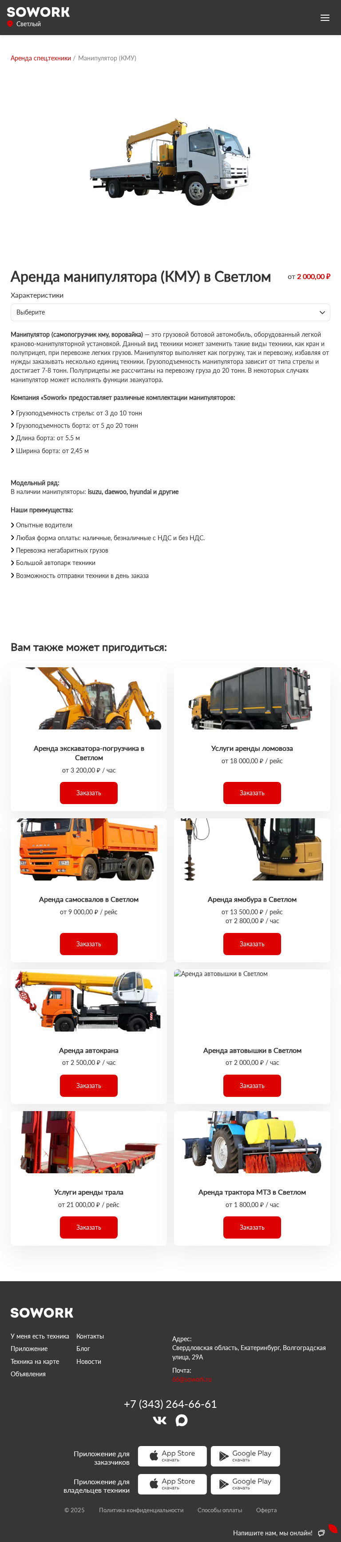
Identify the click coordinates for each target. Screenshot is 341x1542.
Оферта (266, 1510)
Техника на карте (35, 1361)
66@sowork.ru (192, 1379)
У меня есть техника (40, 1336)
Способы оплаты (220, 1510)
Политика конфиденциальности (141, 1510)
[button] (89, 793)
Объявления (28, 1374)
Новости (88, 1361)
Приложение (29, 1348)
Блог (83, 1348)
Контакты (90, 1336)
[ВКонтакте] (159, 1420)
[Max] (181, 1420)
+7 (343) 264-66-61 (170, 1404)
